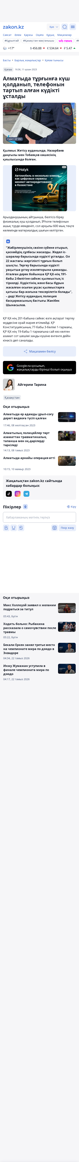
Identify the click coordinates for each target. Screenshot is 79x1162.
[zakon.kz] (13, 27)
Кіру (73, 506)
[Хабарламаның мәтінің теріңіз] (39, 517)
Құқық (50, 35)
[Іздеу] (64, 27)
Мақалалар (64, 35)
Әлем (18, 35)
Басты (7, 60)
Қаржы (28, 35)
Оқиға (40, 35)
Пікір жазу (67, 527)
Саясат (7, 35)
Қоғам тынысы (54, 60)
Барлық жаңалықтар (28, 60)
